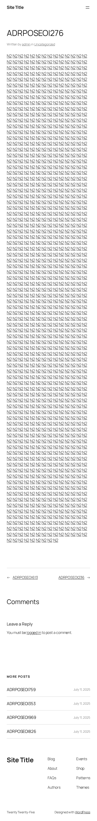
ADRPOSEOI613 (25, 577)
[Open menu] (87, 7)
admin (26, 44)
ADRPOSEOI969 (21, 717)
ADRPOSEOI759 (21, 689)
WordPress (82, 812)
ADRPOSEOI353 (21, 703)
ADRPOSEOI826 (21, 731)
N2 (9, 56)
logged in (34, 632)
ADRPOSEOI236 (71, 577)
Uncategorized (44, 44)
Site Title (15, 7)
